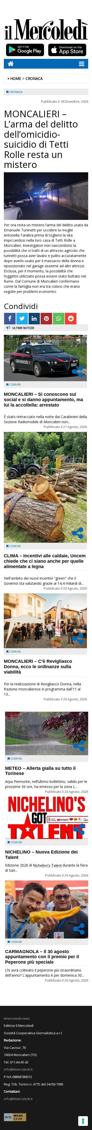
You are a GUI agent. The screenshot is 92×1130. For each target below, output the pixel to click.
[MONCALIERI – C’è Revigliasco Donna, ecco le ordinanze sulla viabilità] (45, 620)
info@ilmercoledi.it (18, 1098)
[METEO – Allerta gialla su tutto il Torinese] (46, 733)
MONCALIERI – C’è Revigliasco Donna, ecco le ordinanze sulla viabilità (38, 667)
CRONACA (34, 78)
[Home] (9, 63)
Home (15, 78)
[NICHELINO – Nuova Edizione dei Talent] (46, 818)
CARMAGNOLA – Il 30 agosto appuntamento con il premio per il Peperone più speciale (42, 957)
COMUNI (15, 384)
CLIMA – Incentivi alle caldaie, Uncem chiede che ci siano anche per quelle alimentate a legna (45, 561)
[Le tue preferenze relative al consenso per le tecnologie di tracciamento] (83, 1121)
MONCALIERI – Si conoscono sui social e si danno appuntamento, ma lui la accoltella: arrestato (43, 400)
